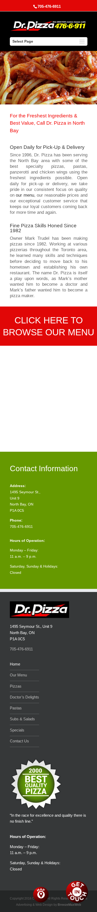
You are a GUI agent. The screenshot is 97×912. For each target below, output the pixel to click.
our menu (24, 195)
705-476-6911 (48, 92)
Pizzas (15, 686)
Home (15, 664)
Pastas (16, 708)
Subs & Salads (22, 719)
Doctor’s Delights (24, 697)
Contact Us (19, 741)
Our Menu (18, 675)
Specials (17, 730)
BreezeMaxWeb (69, 905)
